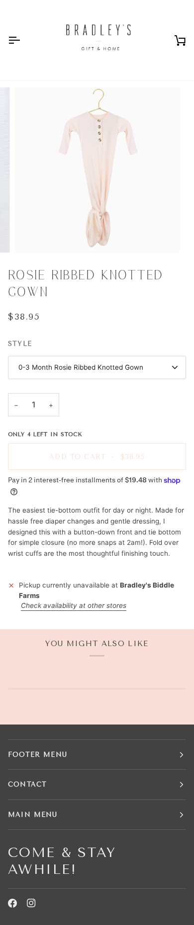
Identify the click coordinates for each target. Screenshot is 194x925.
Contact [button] (27, 784)
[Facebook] (12, 903)
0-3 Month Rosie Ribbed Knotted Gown (80, 367)
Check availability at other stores (73, 605)
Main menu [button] (33, 814)
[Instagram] (31, 903)
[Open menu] (23, 40)
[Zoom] (33, 234)
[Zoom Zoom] (97, 170)
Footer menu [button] (37, 754)
